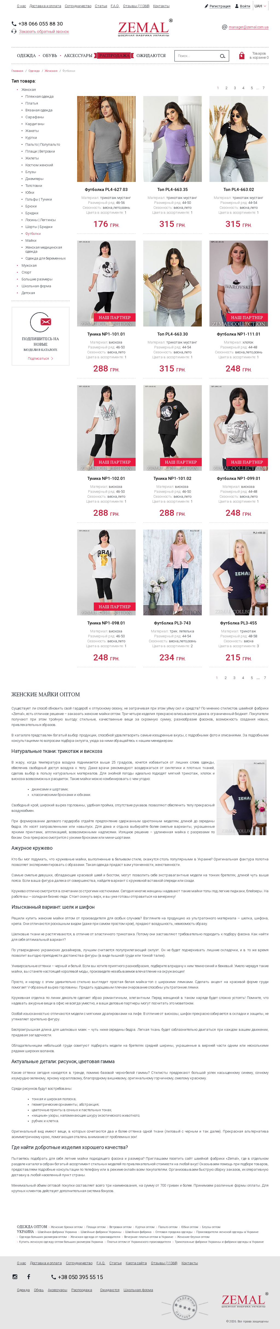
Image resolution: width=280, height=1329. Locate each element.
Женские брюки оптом (67, 1227)
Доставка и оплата (45, 6)
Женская (29, 90)
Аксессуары (78, 55)
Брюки (31, 206)
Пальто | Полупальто (42, 144)
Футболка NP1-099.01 (239, 478)
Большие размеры (37, 279)
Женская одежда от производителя (95, 1237)
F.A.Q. (115, 6)
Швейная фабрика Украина (57, 1232)
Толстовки (33, 186)
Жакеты (32, 131)
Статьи (101, 6)
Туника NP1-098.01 (106, 623)
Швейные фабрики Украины (101, 1232)
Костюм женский (39, 165)
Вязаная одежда (38, 110)
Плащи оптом (96, 1227)
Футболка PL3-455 (238, 623)
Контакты (161, 6)
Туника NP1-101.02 (172, 478)
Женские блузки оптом (193, 1237)
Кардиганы (34, 124)
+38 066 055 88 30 (40, 24)
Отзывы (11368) (136, 6)
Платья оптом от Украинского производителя (139, 1242)
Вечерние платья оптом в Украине (148, 1237)
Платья (31, 103)
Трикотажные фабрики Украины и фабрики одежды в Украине (219, 1242)
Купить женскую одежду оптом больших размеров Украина (61, 1242)
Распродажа (114, 55)
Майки (30, 240)
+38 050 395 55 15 (80, 1277)
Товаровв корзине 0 (259, 55)
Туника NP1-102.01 (106, 478)
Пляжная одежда (39, 96)
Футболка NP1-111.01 (239, 334)
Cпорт (26, 272)
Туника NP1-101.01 (106, 334)
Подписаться (38, 358)
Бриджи (31, 213)
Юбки (29, 192)
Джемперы (34, 179)
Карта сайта (136, 1263)
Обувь (50, 55)
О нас (21, 6)
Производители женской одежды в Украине (227, 1232)
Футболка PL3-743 (172, 623)
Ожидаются (151, 55)
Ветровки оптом (120, 1227)
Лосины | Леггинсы (40, 220)
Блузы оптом (211, 1227)
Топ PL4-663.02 (238, 189)
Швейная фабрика (138, 1232)
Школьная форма (36, 286)
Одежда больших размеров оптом (43, 1237)
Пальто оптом (167, 1227)
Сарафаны (34, 117)
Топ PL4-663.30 (172, 334)
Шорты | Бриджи (38, 227)
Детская (28, 293)
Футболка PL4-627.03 (106, 189)
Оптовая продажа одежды (173, 1232)
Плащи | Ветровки (40, 151)
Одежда (26, 55)
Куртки (31, 138)
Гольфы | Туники (38, 199)
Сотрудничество (78, 6)
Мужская (29, 265)
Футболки (33, 234)
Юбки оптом (189, 1227)
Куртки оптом (144, 1227)
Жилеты (32, 158)
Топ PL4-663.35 (172, 189)
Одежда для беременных (45, 258)
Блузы (30, 172)
